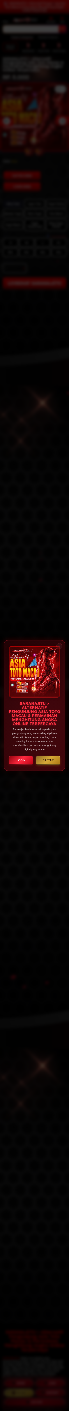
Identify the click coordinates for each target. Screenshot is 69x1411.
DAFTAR (48, 760)
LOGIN (21, 760)
